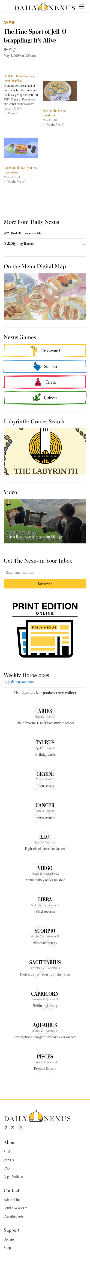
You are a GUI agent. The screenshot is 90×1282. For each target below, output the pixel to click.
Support (12, 1229)
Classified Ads (14, 1216)
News (9, 22)
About (10, 1142)
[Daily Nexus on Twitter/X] (13, 1127)
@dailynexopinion (21, 682)
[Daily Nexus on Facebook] (6, 1127)
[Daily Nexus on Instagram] (20, 1127)
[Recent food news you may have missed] (21, 148)
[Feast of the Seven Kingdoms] (60, 91)
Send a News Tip (15, 1208)
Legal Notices (13, 1177)
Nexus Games (20, 337)
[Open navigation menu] (81, 6)
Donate (9, 1239)
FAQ (7, 1168)
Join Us (9, 1160)
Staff (12, 49)
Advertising (12, 1200)
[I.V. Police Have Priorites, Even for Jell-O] (23, 94)
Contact (11, 1190)
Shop (7, 1248)
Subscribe (45, 584)
